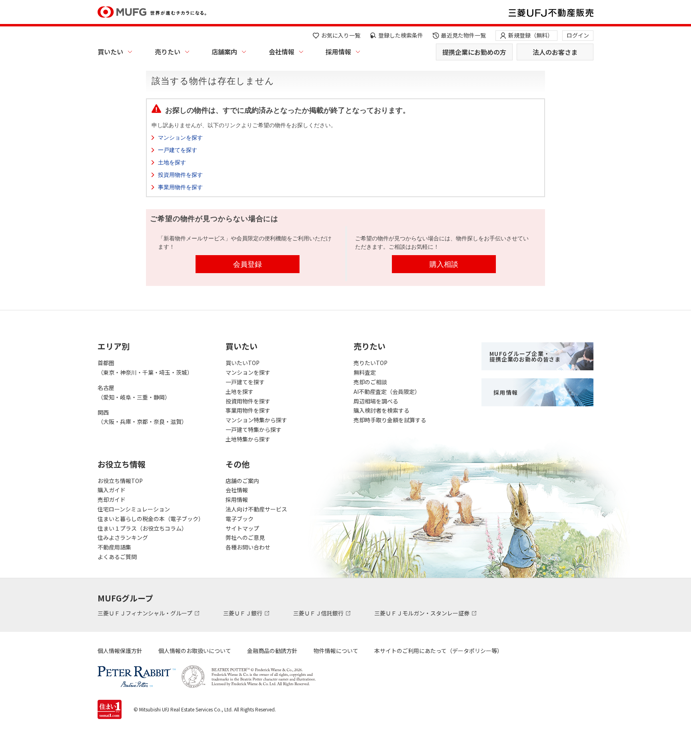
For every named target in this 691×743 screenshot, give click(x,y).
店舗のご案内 (242, 481)
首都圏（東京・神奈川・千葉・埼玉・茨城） (145, 367)
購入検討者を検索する (381, 410)
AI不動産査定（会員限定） (386, 391)
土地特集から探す (248, 439)
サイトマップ (242, 528)
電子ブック (240, 519)
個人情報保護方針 (120, 650)
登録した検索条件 (400, 35)
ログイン (578, 35)
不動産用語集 (114, 547)
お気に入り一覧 (340, 35)
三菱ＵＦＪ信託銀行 (319, 613)
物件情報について (336, 650)
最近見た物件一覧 (463, 35)
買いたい (110, 51)
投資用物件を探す (180, 175)
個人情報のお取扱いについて (194, 650)
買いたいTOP (243, 363)
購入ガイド (112, 490)
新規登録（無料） (530, 35)
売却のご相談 (370, 382)
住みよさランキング (123, 537)
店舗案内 (224, 51)
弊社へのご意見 (245, 537)
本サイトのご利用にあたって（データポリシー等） (438, 650)
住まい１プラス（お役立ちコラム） (142, 528)
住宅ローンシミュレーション (134, 509)
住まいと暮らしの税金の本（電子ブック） (151, 519)
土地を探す (172, 162)
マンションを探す (180, 137)
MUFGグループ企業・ (525, 356)
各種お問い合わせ (248, 547)
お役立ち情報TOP (120, 481)
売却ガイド (112, 499)
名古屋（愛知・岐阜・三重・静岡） (134, 392)
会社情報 (281, 51)
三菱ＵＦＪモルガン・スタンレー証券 (422, 613)
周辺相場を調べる (375, 401)
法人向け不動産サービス (256, 509)
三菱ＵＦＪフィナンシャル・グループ (146, 613)
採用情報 (338, 51)
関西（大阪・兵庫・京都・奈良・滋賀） (142, 417)
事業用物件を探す (180, 187)
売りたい (167, 51)
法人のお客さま (555, 52)
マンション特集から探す (256, 420)
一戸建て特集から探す (254, 429)
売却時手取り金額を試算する (389, 420)
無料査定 (364, 372)
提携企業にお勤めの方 (474, 52)
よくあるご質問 (117, 557)
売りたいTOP (370, 363)
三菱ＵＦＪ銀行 (243, 613)
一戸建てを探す (177, 150)
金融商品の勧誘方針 (272, 650)
